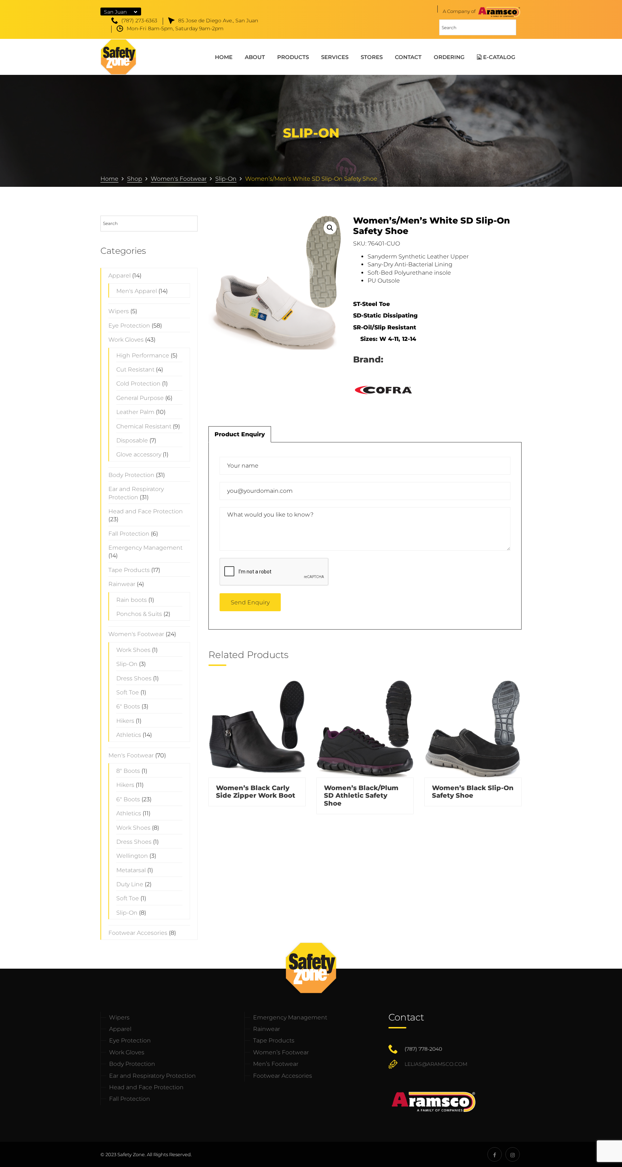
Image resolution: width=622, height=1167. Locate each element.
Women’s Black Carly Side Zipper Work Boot (255, 792)
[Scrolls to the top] (594, 1114)
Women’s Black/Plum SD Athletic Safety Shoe (361, 795)
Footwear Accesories (137, 932)
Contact (408, 57)
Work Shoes (133, 649)
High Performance (142, 355)
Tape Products (129, 570)
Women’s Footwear (281, 1052)
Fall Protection (128, 533)
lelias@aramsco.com (436, 1064)
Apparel (119, 275)
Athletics (128, 734)
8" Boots (128, 770)
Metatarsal (131, 870)
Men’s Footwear (275, 1063)
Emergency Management (145, 547)
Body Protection (131, 475)
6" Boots (128, 706)
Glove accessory (138, 454)
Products (293, 57)
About (255, 57)
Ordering (449, 57)
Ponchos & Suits (139, 613)
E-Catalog (498, 57)
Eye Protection (129, 325)
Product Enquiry (240, 434)
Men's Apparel (136, 291)
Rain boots (131, 599)
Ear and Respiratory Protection (152, 1075)
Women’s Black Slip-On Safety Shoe (473, 792)
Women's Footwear (136, 634)
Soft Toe (127, 692)
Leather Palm (135, 412)
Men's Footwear (131, 755)
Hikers (125, 720)
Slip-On (127, 664)
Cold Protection (138, 383)
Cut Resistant (135, 369)
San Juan (115, 12)
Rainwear (121, 584)
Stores (372, 57)
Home (224, 57)
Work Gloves (126, 339)
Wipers (118, 311)
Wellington (132, 855)
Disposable (132, 440)
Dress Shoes (134, 678)
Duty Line (129, 884)
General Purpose (140, 398)
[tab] (239, 434)
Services (334, 57)
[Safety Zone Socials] (494, 1154)
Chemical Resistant (143, 426)
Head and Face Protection (145, 511)
